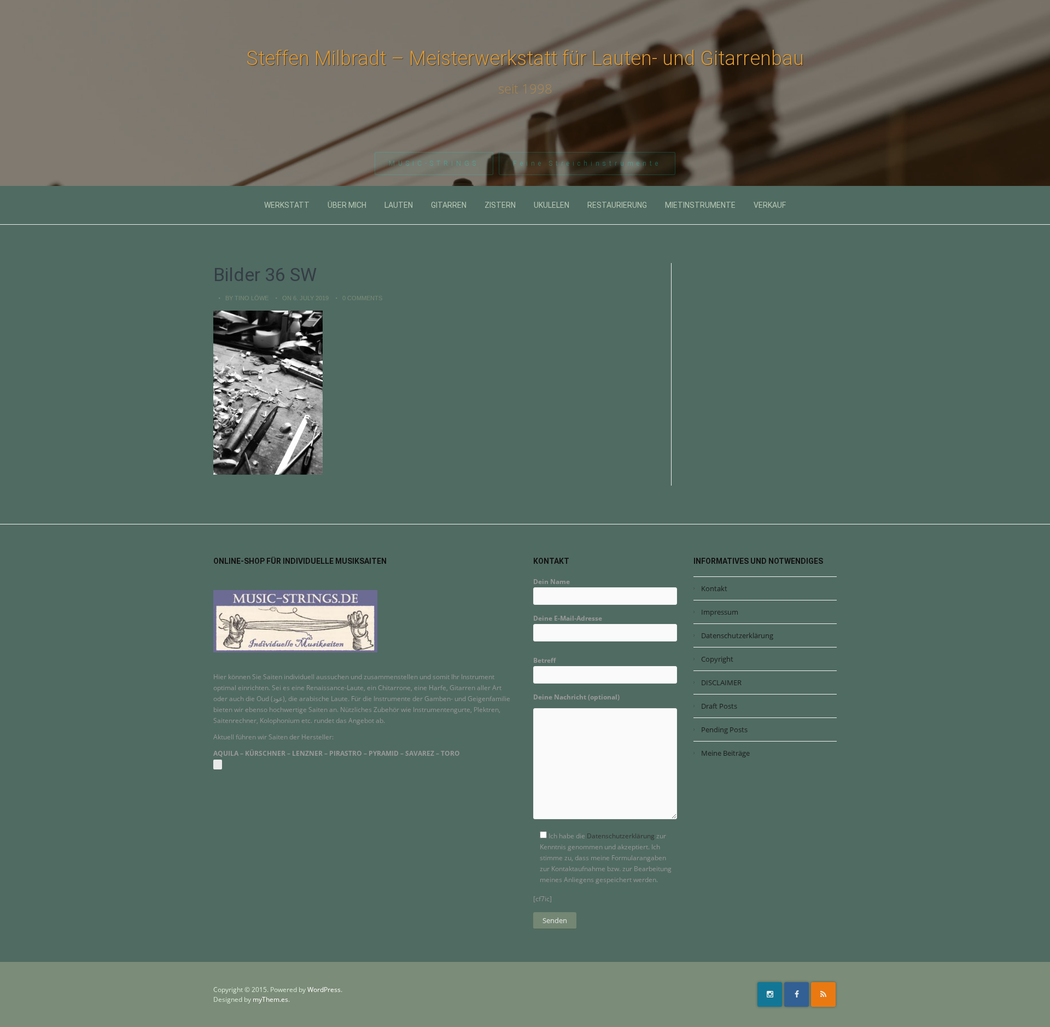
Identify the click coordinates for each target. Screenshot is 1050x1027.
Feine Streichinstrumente (587, 163)
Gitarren (448, 205)
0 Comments (362, 298)
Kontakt (714, 588)
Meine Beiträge (725, 753)
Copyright (717, 659)
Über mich (347, 205)
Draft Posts (719, 706)
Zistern (500, 205)
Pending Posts (724, 729)
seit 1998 (525, 88)
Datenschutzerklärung (621, 836)
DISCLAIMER (721, 682)
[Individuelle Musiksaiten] (295, 621)
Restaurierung (617, 205)
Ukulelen (551, 205)
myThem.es (270, 999)
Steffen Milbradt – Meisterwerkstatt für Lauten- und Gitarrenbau (525, 58)
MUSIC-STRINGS (434, 163)
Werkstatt (287, 205)
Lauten (398, 205)
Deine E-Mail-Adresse (567, 618)
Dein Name (551, 581)
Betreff (544, 660)
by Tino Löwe (247, 298)
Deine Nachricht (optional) (576, 697)
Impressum (719, 612)
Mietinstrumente (700, 205)
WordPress (324, 989)
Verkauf (770, 205)
